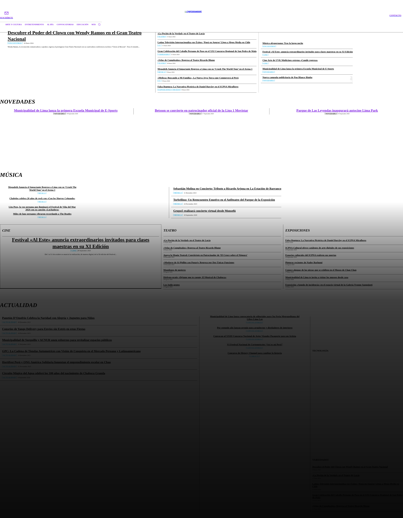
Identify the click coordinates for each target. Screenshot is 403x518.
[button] (99, 24)
